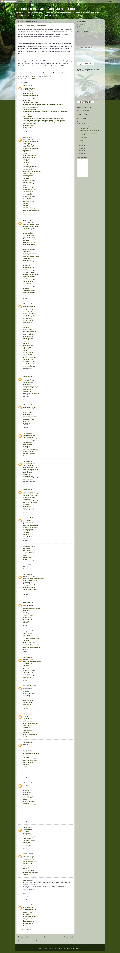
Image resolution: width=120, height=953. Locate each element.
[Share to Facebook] (48, 76)
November (83, 126)
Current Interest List (83, 110)
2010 (80, 124)
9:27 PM (25, 371)
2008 (80, 145)
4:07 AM (25, 821)
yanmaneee (26, 853)
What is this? (82, 176)
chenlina (25, 137)
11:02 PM (25, 427)
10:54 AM (25, 399)
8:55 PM (25, 512)
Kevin (80, 27)
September (83, 128)
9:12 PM (25, 568)
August (82, 137)
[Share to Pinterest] (50, 76)
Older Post (68, 937)
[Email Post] (39, 76)
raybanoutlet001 (28, 518)
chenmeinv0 (26, 602)
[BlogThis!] (45, 76)
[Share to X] (47, 76)
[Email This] (43, 76)
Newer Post (23, 937)
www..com (82, 159)
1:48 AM (25, 131)
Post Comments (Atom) (33, 941)
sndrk (66, 948)
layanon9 (25, 893)
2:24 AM (25, 736)
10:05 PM (25, 625)
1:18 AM (25, 899)
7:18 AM (25, 597)
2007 (80, 148)
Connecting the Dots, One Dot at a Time (45, 9)
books (25, 79)
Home (46, 937)
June (82, 142)
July (81, 140)
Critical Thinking (32, 79)
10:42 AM (25, 925)
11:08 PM (25, 874)
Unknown (26, 85)
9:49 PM (25, 214)
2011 (80, 121)
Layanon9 (26, 880)
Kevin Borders (83, 24)
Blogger (78, 948)
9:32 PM (25, 848)
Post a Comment (26, 929)
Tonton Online (27, 897)
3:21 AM (25, 680)
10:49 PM (25, 540)
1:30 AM (25, 298)
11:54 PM (25, 651)
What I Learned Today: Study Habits (91, 130)
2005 (80, 153)
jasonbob (26, 905)
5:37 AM (25, 777)
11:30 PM (25, 708)
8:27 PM (25, 455)
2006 (80, 150)
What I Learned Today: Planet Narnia (32, 26)
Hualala (25, 827)
